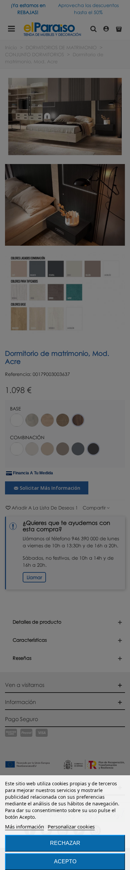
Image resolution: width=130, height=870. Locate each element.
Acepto (65, 861)
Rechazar (65, 843)
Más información (24, 826)
